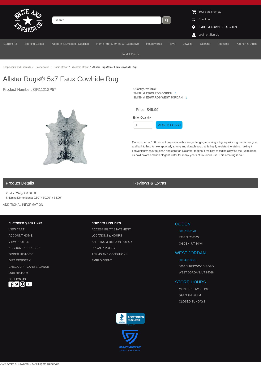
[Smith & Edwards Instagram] (22, 285)
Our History (19, 272)
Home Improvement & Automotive (117, 43)
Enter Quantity (142, 117)
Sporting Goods (34, 43)
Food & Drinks (130, 54)
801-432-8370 (187, 260)
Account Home (20, 235)
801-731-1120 (187, 231)
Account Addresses (25, 248)
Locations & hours (107, 235)
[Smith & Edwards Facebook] (11, 285)
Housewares (154, 43)
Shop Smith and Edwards (17, 67)
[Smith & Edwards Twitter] (16, 285)
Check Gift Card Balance (29, 266)
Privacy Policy (103, 248)
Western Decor (80, 67)
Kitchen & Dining (247, 43)
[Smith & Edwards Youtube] (29, 285)
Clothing (205, 43)
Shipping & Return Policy (112, 241)
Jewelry (188, 43)
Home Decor (60, 67)
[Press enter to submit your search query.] (166, 20)
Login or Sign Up (209, 34)
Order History (21, 254)
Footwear (223, 43)
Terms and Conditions (109, 254)
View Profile (19, 241)
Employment (102, 260)
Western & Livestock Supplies (70, 43)
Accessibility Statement (111, 229)
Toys (172, 43)
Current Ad (10, 43)
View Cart (16, 229)
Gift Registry (20, 260)
